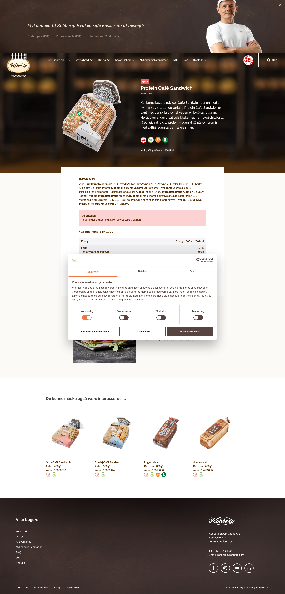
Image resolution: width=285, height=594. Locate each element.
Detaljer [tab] (142, 271)
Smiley (56, 587)
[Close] (280, 5)
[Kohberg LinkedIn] (249, 568)
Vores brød (82, 60)
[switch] (124, 317)
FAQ (175, 60)
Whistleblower (72, 587)
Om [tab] (192, 271)
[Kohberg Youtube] (237, 568)
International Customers (103, 36)
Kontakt (198, 60)
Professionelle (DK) (68, 36)
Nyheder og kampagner (154, 60)
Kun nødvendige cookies (95, 331)
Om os (102, 60)
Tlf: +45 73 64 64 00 (220, 550)
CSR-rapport (22, 587)
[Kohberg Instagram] (225, 568)
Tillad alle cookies (190, 331)
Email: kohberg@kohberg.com (226, 554)
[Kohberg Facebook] (213, 568)
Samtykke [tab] (93, 271)
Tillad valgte (142, 331)
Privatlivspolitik (41, 587)
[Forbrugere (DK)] (18, 60)
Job (186, 60)
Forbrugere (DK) (38, 36)
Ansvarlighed (123, 60)
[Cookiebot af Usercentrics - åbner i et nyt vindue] (198, 260)
